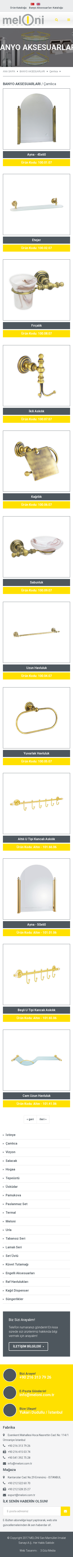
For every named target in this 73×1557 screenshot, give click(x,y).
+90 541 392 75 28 (19, 1457)
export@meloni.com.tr (21, 1495)
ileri (42, 1119)
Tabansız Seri (15, 1238)
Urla (8, 1230)
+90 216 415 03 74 (19, 1451)
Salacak (11, 1161)
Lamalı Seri (14, 1247)
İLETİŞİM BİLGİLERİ (27, 1346)
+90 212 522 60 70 (19, 1483)
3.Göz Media (47, 1550)
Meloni (11, 1221)
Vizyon (10, 1152)
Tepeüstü (12, 1178)
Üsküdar (12, 1187)
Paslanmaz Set (16, 1204)
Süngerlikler (14, 1299)
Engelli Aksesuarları (20, 1273)
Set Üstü (12, 1256)
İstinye (11, 1135)
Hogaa (10, 1169)
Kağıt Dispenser (17, 1290)
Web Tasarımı (28, 1550)
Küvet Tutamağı (17, 1264)
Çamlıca (53, 71)
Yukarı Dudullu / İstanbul (40, 1412)
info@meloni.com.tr (37, 1394)
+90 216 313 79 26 (35, 1377)
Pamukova (13, 1195)
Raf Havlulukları (17, 1282)
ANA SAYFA (9, 71)
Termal (11, 1212)
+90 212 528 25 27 (19, 1489)
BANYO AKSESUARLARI (32, 71)
